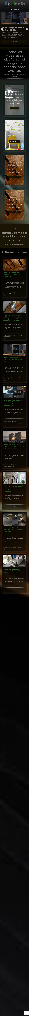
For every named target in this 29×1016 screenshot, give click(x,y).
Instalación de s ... (14, 177)
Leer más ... (14, 41)
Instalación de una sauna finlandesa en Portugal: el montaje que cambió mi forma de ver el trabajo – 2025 (12, 318)
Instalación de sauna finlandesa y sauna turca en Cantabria (13, 274)
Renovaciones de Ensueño (8, 293)
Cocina (16, 420)
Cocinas (12, 506)
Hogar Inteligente (19, 423)
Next (26, 29)
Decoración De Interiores (10, 423)
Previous (2, 29)
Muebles (14, 421)
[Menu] (11, 10)
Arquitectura (13, 377)
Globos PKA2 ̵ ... (14, 141)
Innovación (7, 466)
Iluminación (5, 421)
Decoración (17, 506)
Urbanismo (12, 466)
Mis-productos (10, 292)
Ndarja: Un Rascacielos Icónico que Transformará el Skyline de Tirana (13, 446)
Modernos (10, 421)
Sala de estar (18, 547)
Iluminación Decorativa (7, 424)
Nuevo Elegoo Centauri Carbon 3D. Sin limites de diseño (12, 359)
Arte (17, 377)
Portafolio (19, 292)
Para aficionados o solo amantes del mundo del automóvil (12, 571)
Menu (16, 10)
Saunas (15, 293)
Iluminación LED (16, 424)
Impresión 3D (6, 378)
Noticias (9, 335)
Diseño (15, 292)
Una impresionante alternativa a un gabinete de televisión (13, 529)
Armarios (13, 420)
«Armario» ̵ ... (14, 108)
